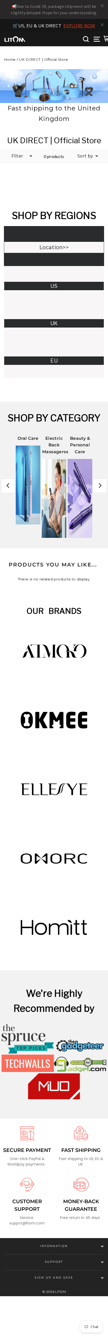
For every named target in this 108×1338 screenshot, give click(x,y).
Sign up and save (54, 1292)
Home (9, 74)
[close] (102, 6)
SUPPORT (54, 1276)
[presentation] (8, 501)
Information (54, 1261)
